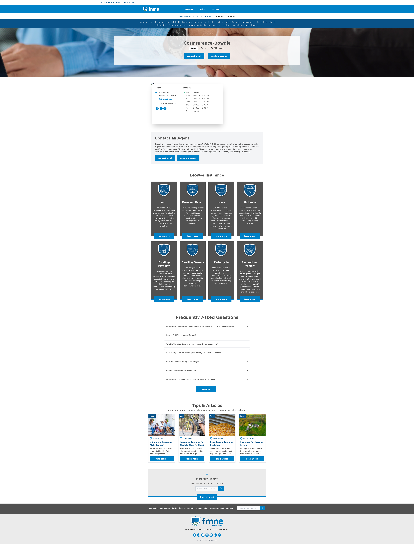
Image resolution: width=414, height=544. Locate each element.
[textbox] (207, 148)
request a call (194, 56)
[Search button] (221, 488)
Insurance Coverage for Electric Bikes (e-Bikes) (192, 443)
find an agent (207, 497)
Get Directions (165, 99)
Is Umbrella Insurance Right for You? (161, 443)
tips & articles (158, 438)
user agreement (217, 508)
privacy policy (202, 508)
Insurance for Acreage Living (251, 443)
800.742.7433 (114, 3)
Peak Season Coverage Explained (221, 443)
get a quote (165, 508)
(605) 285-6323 (166, 103)
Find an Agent (130, 3)
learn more (164, 236)
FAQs (174, 508)
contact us (153, 508)
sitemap (229, 508)
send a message (219, 56)
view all (206, 389)
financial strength (186, 508)
